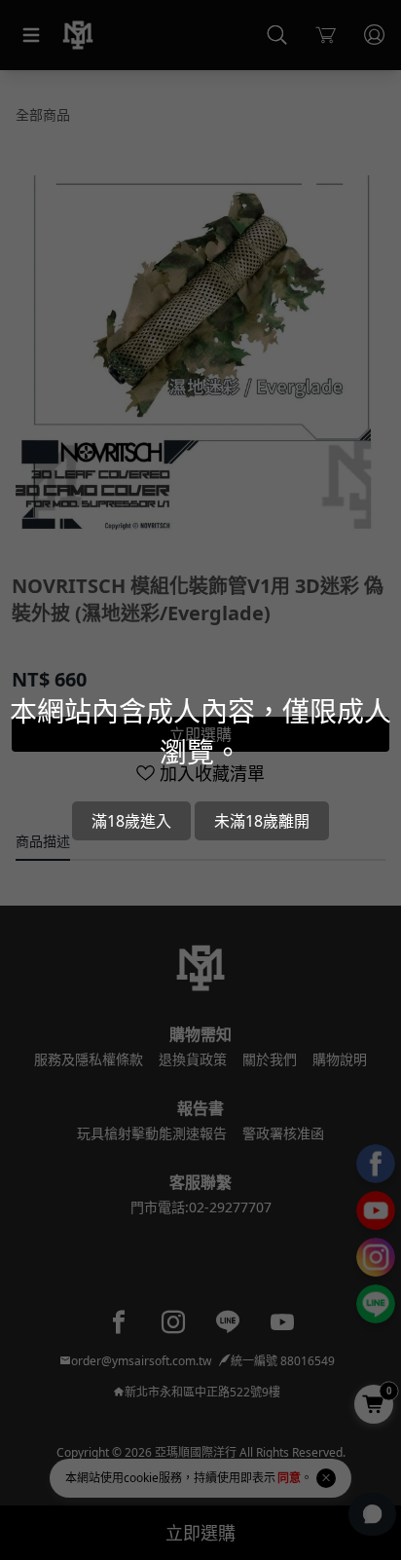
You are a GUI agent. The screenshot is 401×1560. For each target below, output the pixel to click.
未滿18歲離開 (262, 821)
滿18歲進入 (131, 821)
